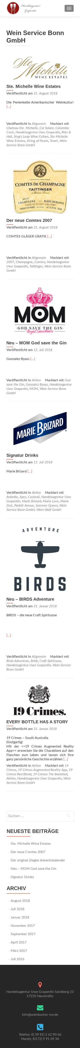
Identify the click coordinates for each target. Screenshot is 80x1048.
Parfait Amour (24, 505)
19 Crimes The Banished (50, 774)
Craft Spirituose (50, 661)
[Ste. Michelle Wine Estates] (40, 68)
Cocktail (34, 497)
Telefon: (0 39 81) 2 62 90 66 (40, 1034)
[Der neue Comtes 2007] (40, 187)
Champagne (24, 262)
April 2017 (18, 942)
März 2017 (19, 950)
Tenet (54, 141)
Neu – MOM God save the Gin (36, 342)
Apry (23, 497)
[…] (8, 106)
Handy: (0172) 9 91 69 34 (40, 1039)
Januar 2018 (20, 917)
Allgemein (39, 123)
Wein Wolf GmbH (48, 509)
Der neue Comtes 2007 (29, 220)
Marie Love (51, 501)
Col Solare (46, 128)
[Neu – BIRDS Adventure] (40, 558)
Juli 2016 (17, 959)
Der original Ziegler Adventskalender (38, 860)
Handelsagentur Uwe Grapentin (38, 132)
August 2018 (20, 900)
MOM (33, 389)
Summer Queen (47, 505)
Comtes (39, 262)
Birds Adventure (17, 661)
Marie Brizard (31, 501)
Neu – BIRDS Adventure (30, 599)
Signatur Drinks (22, 455)
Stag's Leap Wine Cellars (31, 136)
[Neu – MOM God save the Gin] (40, 310)
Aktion (36, 380)
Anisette (12, 497)
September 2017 (23, 934)
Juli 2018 (17, 909)
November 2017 (23, 925)
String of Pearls (37, 141)
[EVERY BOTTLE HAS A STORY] (40, 699)
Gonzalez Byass (37, 384)
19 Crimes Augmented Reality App (42, 770)
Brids (34, 661)
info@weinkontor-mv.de (40, 1014)
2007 (10, 262)
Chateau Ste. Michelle (22, 128)
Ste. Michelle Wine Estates (33, 86)
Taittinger (36, 266)
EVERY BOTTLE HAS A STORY (37, 721)
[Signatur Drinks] (40, 428)
